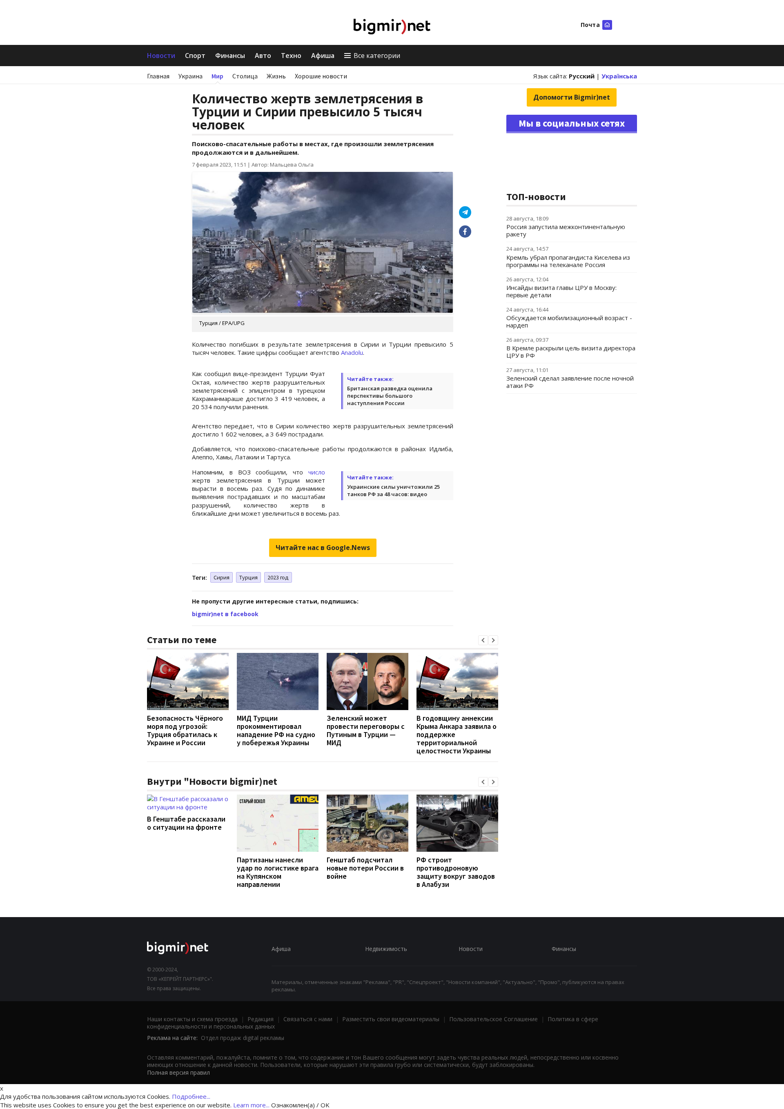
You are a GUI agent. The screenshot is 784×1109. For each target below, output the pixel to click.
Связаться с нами (307, 1019)
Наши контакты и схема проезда (192, 1019)
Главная (158, 76)
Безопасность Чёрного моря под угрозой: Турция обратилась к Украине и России (185, 730)
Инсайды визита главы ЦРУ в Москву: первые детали (561, 291)
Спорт (195, 55)
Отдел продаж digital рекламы (242, 1038)
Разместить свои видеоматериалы (390, 1019)
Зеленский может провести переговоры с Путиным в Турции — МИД (366, 730)
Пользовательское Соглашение (493, 1019)
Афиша (322, 55)
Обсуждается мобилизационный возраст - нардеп (569, 321)
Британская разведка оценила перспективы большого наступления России (389, 396)
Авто (263, 55)
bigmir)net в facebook (225, 614)
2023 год (278, 577)
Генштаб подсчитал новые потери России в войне (365, 868)
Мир (217, 76)
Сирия (221, 577)
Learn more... (251, 1105)
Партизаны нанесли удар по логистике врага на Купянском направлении (277, 872)
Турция (248, 577)
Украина (190, 76)
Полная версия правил (178, 1072)
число (316, 472)
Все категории (377, 55)
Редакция (260, 1019)
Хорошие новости (321, 76)
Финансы (230, 55)
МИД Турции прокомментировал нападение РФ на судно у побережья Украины (276, 730)
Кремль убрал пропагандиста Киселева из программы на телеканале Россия (568, 261)
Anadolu (352, 352)
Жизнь (276, 76)
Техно (291, 55)
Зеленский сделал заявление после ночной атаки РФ (570, 382)
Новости (161, 55)
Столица (245, 76)
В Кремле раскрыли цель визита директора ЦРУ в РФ (570, 351)
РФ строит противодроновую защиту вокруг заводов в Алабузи (455, 872)
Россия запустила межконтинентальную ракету (565, 230)
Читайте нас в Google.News (323, 547)
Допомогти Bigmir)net (571, 97)
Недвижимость (386, 949)
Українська (619, 76)
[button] (483, 640)
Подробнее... (191, 1096)
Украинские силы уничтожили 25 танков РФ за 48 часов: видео (393, 490)
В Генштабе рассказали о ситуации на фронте (186, 823)
